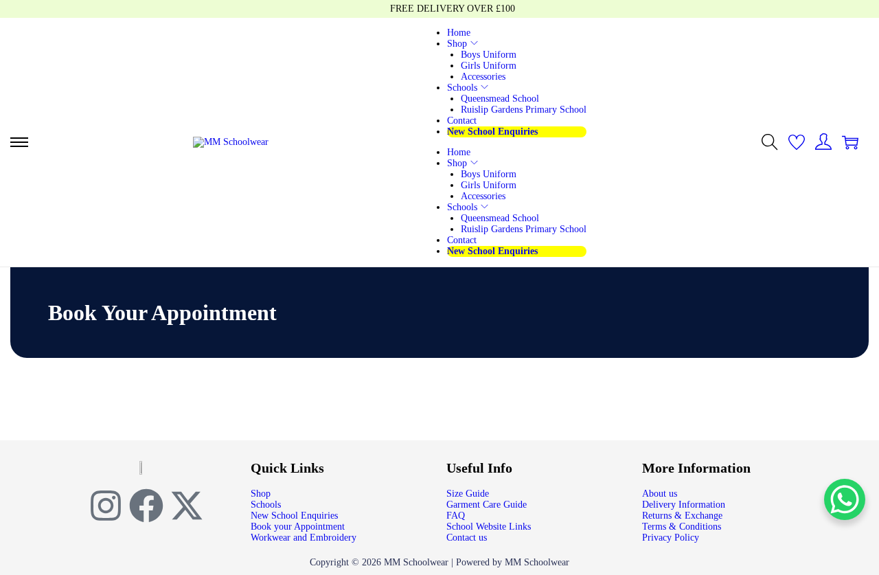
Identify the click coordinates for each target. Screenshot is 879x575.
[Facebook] (146, 505)
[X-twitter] (187, 505)
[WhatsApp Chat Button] (844, 499)
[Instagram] (106, 505)
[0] (796, 142)
